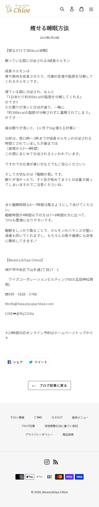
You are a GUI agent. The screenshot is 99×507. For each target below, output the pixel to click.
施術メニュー (80, 417)
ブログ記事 (28, 426)
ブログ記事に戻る (53, 385)
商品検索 (68, 434)
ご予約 (38, 417)
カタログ (57, 417)
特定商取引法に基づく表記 (61, 426)
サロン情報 (17, 417)
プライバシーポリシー (39, 434)
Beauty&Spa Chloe (55, 492)
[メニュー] (91, 8)
